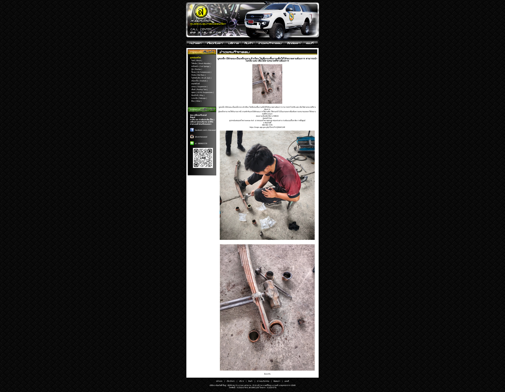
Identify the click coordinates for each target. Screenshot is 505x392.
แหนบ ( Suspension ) (199, 87)
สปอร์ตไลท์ (195, 84)
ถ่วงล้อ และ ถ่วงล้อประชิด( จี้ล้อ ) (202, 120)
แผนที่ (286, 381)
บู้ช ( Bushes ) (196, 69)
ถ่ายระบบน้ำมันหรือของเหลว (200, 124)
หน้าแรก (219, 381)
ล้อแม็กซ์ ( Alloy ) (197, 95)
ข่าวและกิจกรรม (263, 381)
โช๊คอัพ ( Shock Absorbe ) (201, 63)
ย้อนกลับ (267, 374)
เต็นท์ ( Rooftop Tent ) (199, 89)
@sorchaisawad (201, 137)
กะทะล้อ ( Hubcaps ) (199, 98)
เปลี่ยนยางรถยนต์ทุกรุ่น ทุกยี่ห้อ (201, 122)
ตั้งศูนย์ (192, 117)
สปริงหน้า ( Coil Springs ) (200, 66)
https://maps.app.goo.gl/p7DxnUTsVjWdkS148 (267, 127)
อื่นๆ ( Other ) (196, 101)
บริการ (241, 381)
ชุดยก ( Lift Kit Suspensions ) (202, 92)
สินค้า (250, 381)
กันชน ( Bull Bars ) (198, 75)
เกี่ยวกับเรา (231, 381)
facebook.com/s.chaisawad (205, 130)
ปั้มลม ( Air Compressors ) (201, 72)
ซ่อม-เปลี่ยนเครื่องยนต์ (198, 115)
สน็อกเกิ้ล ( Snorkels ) (199, 81)
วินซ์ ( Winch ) (196, 61)
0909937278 (202, 144)
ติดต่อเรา (277, 381)
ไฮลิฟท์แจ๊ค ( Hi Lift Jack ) (201, 78)
